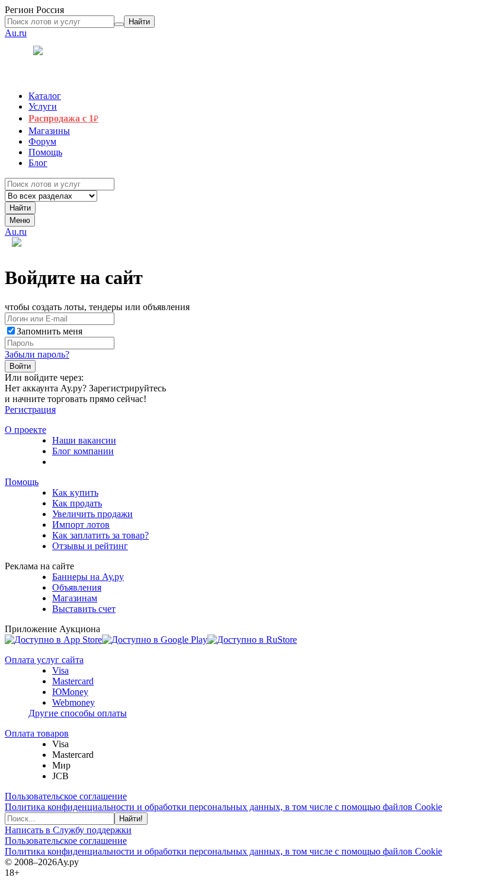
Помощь (22, 482)
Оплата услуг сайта (44, 660)
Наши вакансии (84, 440)
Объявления (76, 587)
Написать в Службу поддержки (68, 830)
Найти (20, 207)
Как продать (77, 503)
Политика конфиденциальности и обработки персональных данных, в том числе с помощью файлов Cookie (223, 807)
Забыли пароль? (37, 354)
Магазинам (74, 598)
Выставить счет (84, 609)
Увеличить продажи (92, 514)
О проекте (25, 430)
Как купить (75, 492)
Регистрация (30, 409)
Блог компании (83, 451)
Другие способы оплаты (77, 713)
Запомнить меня (49, 331)
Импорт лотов (81, 524)
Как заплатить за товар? (100, 535)
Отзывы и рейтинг (90, 546)
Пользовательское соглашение (66, 796)
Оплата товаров (37, 733)
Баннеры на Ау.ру (88, 577)
